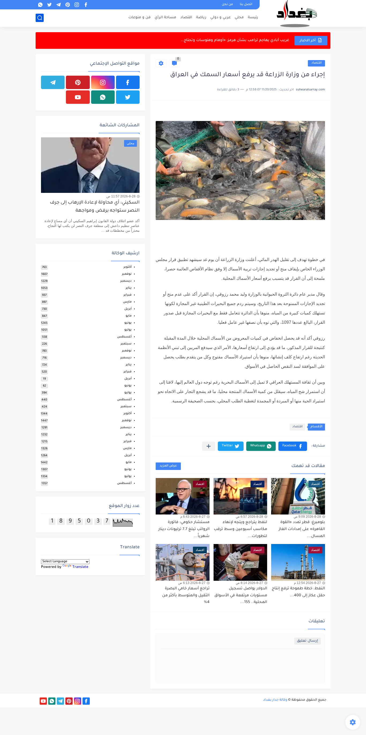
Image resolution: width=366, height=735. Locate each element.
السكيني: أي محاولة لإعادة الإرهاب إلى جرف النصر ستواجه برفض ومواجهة (95, 207)
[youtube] (77, 97)
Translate (80, 567)
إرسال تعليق (307, 641)
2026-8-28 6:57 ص (249, 517)
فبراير (128, 295)
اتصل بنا (246, 4)
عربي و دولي (220, 18)
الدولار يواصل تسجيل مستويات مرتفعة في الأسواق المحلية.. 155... (240, 596)
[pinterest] (67, 4)
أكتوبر (128, 267)
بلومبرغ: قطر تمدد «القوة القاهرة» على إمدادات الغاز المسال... (302, 529)
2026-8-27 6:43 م (193, 517)
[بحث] (40, 18)
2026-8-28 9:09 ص (307, 517)
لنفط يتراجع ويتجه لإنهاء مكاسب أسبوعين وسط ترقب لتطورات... (240, 529)
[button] (292, 446)
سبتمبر (126, 344)
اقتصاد (186, 18)
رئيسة (253, 18)
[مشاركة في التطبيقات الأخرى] (208, 446)
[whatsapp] (40, 4)
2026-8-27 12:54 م (307, 583)
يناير (129, 288)
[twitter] (49, 4)
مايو (129, 316)
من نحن (227, 4)
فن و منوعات (139, 18)
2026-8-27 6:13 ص (192, 583)
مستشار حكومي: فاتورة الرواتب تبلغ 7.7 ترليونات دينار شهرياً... (184, 529)
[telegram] (58, 4)
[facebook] (86, 4)
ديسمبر (126, 281)
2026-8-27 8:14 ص (249, 583)
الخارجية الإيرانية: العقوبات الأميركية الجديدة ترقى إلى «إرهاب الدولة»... (229, 40)
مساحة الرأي (165, 18)
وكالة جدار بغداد (275, 700)
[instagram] (76, 4)
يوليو (128, 330)
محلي (239, 18)
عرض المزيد (168, 466)
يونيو (128, 323)
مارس (127, 302)
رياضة (201, 18)
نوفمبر (127, 274)
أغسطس (124, 337)
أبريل (128, 309)
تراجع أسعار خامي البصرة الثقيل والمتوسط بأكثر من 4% (186, 596)
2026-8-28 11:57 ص (121, 196)
